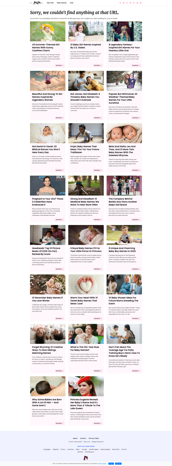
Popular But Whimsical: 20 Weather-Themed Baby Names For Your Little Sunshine (123, 98)
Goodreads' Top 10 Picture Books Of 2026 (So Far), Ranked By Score (46, 251)
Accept (111, 463)
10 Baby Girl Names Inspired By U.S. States (85, 46)
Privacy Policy (94, 438)
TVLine (62, 449)
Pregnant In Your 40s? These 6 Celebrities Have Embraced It (47, 202)
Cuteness (70, 449)
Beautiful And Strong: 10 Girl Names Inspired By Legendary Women (47, 97)
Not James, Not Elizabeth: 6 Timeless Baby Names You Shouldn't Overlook (85, 97)
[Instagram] (123, 3)
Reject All (118, 463)
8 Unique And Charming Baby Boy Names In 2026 (122, 249)
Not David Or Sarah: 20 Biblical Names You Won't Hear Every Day (46, 150)
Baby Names (62, 3)
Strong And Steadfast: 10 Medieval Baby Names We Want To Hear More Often (84, 202)
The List (123, 449)
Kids (71, 3)
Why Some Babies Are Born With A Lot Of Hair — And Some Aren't (47, 403)
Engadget (46, 449)
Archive (83, 438)
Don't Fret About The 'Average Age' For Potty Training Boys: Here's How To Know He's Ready (124, 351)
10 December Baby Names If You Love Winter (47, 299)
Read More (59, 65)
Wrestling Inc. (90, 452)
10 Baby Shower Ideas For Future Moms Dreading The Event (123, 301)
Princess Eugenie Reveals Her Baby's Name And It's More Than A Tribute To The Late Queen (85, 404)
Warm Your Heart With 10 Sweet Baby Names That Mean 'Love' (84, 301)
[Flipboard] (130, 3)
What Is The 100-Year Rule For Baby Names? (84, 348)
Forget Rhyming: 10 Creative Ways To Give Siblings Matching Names (47, 350)
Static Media (77, 441)
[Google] (137, 3)
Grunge (84, 449)
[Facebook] (120, 3)
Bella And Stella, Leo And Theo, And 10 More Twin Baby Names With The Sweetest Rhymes (122, 151)
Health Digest (94, 449)
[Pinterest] (127, 3)
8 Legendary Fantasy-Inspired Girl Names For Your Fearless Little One (124, 48)
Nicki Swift (115, 449)
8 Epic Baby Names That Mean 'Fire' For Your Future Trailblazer (84, 150)
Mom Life (50, 3)
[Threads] (133, 3)
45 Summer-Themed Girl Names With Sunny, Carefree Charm (46, 48)
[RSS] (140, 3)
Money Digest (105, 449)
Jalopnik (55, 449)
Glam (78, 449)
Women (80, 452)
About (75, 438)
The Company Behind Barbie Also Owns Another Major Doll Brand (123, 202)
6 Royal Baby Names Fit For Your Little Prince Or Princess (85, 249)
